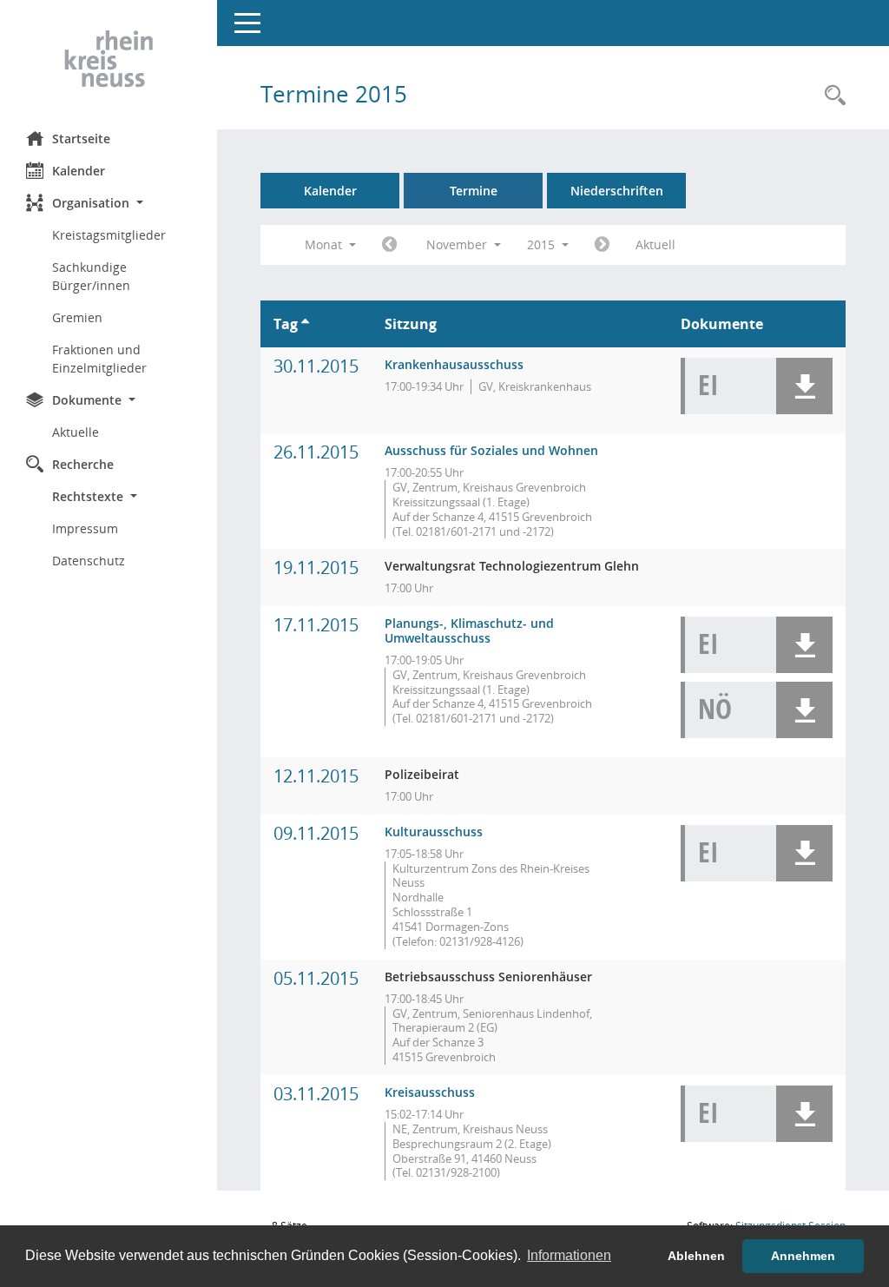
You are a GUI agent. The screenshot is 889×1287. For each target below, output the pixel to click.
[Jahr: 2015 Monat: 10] (389, 245)
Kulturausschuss (434, 831)
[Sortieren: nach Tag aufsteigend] (305, 323)
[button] (108, 203)
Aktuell (655, 244)
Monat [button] (325, 244)
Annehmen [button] (803, 1256)
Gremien (77, 317)
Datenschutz (88, 560)
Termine (473, 190)
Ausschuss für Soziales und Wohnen (491, 450)
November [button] (458, 244)
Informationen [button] (569, 1255)
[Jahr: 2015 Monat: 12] (602, 245)
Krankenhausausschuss (454, 364)
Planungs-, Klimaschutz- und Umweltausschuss (469, 630)
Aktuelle (75, 432)
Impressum (85, 528)
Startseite (81, 138)
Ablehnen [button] (696, 1256)
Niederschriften (616, 190)
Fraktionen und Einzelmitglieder (99, 358)
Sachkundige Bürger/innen (91, 276)
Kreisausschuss (430, 1092)
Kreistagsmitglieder (109, 235)
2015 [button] (542, 244)
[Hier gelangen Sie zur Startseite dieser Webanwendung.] (108, 59)
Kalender (78, 170)
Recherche (83, 464)
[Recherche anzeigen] (831, 96)
